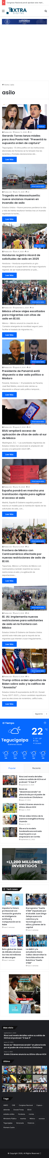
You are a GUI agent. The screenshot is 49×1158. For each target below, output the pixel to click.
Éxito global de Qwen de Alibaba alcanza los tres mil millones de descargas (12, 953)
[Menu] (3, 12)
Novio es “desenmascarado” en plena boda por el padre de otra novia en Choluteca (32, 793)
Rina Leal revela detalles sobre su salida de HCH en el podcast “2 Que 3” (32, 779)
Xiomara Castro (9, 1127)
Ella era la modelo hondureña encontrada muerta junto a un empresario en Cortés (30, 832)
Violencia (30, 1123)
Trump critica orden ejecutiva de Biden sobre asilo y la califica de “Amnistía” (24, 683)
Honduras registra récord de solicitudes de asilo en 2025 (21, 257)
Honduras (21, 1114)
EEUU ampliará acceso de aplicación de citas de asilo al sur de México (24, 434)
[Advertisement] (24, 52)
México (32, 1119)
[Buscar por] (45, 12)
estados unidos (8, 1114)
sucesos (42, 1119)
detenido (6, 1110)
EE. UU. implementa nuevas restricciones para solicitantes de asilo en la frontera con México (22, 622)
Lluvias (31, 1114)
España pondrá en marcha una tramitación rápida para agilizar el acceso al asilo (23, 494)
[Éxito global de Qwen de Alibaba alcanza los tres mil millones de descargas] (12, 941)
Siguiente (39, 714)
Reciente (36, 768)
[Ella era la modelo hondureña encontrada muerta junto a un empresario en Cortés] (10, 832)
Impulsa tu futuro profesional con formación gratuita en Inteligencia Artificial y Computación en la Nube (11, 916)
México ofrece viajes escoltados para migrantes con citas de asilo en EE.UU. (23, 314)
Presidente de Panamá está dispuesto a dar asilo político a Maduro (23, 374)
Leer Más (9, 159)
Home (6, 85)
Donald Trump (18, 1110)
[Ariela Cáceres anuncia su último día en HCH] (10, 808)
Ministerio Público (9, 1119)
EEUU (29, 1110)
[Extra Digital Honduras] (17, 10)
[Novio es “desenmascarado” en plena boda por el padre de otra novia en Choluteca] (10, 793)
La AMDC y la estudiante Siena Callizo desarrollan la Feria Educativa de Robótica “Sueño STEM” (36, 956)
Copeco (39, 1105)
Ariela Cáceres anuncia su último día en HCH (31, 805)
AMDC (5, 1105)
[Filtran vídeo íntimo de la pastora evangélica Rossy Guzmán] (10, 819)
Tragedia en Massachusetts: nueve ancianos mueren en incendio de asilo (21, 199)
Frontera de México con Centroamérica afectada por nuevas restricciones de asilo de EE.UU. (23, 555)
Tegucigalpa (7, 1123)
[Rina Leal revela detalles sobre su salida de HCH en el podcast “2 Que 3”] (10, 780)
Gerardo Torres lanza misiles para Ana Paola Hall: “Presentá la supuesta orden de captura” (24, 139)
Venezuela (20, 1123)
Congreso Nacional (26, 1105)
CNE (13, 1105)
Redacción (8, 132)
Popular (12, 768)
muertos (23, 1119)
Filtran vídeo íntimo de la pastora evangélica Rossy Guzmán (31, 819)
